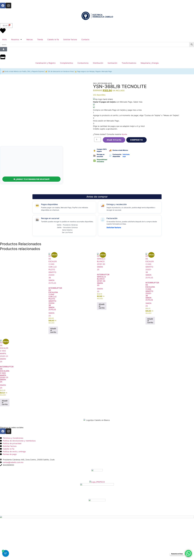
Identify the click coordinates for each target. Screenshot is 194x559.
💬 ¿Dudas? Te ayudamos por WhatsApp (31, 179)
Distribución (98, 63)
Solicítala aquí (126, 155)
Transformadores (129, 63)
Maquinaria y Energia (150, 63)
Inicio (4, 39)
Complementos (66, 63)
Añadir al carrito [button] (53, 330)
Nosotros (15, 39)
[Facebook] (3, 5)
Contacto (85, 39)
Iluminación (112, 63)
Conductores (82, 63)
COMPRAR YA (136, 140)
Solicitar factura (70, 39)
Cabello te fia (53, 39)
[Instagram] (8, 5)
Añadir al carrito (114, 140)
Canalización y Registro (45, 63)
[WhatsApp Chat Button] (188, 553)
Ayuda (124, 134)
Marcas (29, 39)
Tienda (40, 39)
